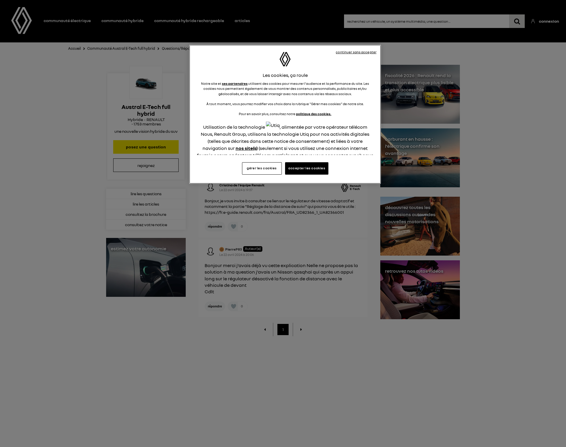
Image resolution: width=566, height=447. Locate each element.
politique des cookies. (313, 114)
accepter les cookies (306, 168)
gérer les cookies (262, 168)
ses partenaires (235, 84)
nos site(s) (247, 148)
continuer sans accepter (356, 52)
